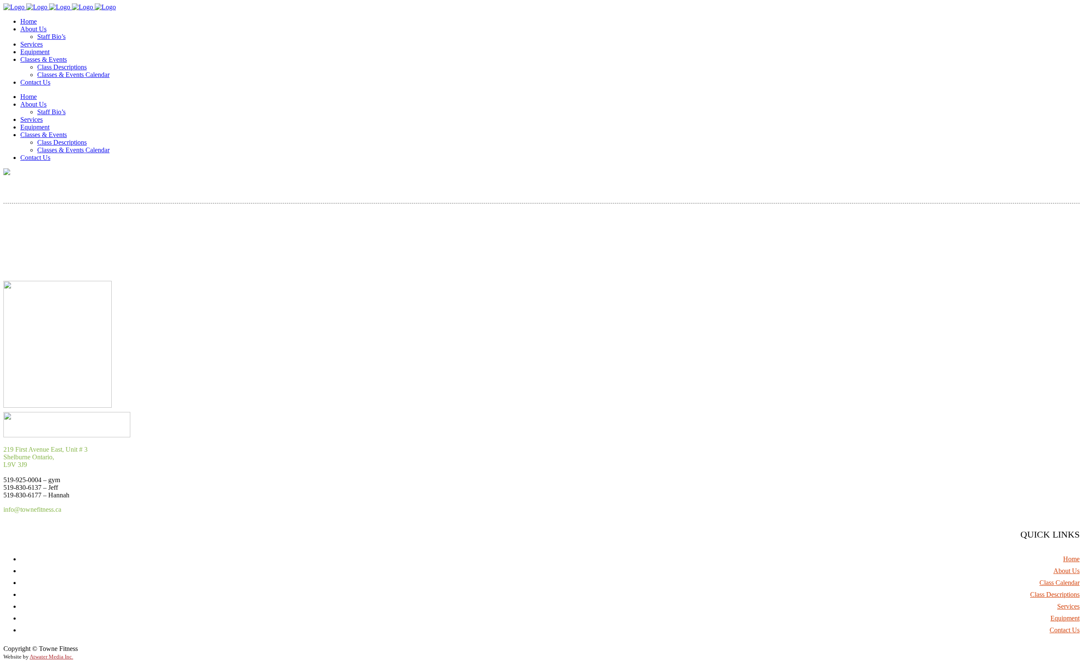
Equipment (1065, 618)
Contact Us (1065, 630)
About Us (1066, 570)
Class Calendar (1059, 582)
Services (1068, 606)
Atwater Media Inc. (51, 657)
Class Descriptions (1055, 594)
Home (1071, 559)
